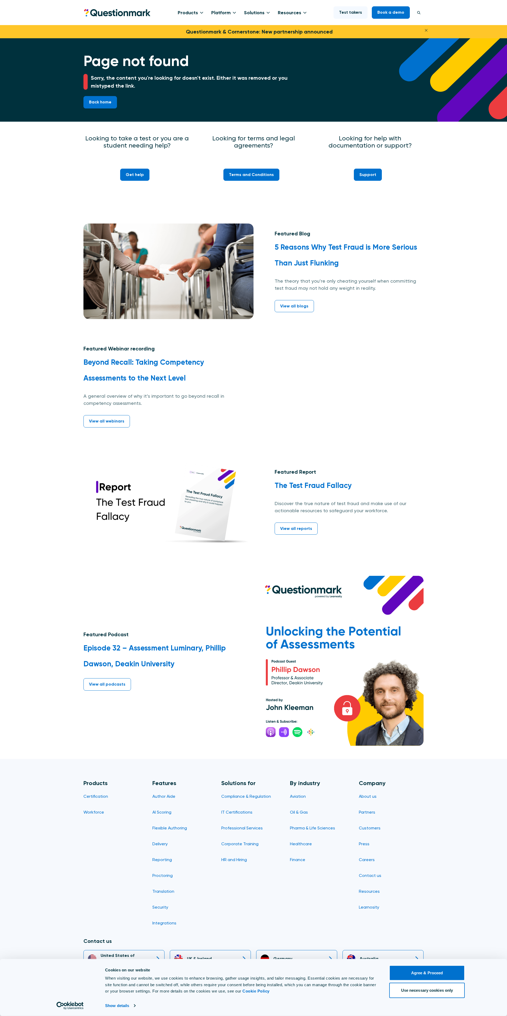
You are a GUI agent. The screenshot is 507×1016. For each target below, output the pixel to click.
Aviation (298, 796)
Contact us (370, 875)
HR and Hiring (234, 859)
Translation (163, 891)
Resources (289, 13)
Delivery (160, 843)
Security (160, 907)
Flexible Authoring (169, 827)
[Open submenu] (200, 12)
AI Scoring (161, 812)
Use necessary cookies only (427, 990)
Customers (370, 827)
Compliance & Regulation (246, 796)
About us (368, 796)
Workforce (93, 812)
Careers (367, 859)
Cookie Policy (256, 991)
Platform (221, 13)
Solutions (254, 13)
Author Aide (163, 796)
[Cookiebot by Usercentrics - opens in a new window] (70, 1006)
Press (364, 843)
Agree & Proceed (427, 973)
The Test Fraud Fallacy (313, 485)
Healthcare (301, 843)
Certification (95, 796)
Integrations (164, 922)
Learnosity (369, 907)
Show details (117, 1005)
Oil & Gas (299, 812)
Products (188, 13)
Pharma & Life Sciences (312, 827)
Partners (367, 812)
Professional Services (242, 827)
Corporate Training (240, 843)
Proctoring (162, 875)
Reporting (162, 859)
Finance (297, 859)
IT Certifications (236, 812)
